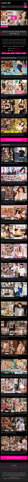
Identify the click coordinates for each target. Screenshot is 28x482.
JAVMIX (10, 467)
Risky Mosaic (19, 53)
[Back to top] (24, 478)
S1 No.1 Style (17, 50)
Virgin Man (24, 53)
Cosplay (13, 53)
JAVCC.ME (6, 3)
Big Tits (9, 53)
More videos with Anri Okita (14, 139)
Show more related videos (14, 457)
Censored (4, 53)
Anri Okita (17, 48)
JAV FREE (23, 467)
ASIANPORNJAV (17, 467)
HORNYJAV (4, 467)
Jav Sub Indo (14, 468)
